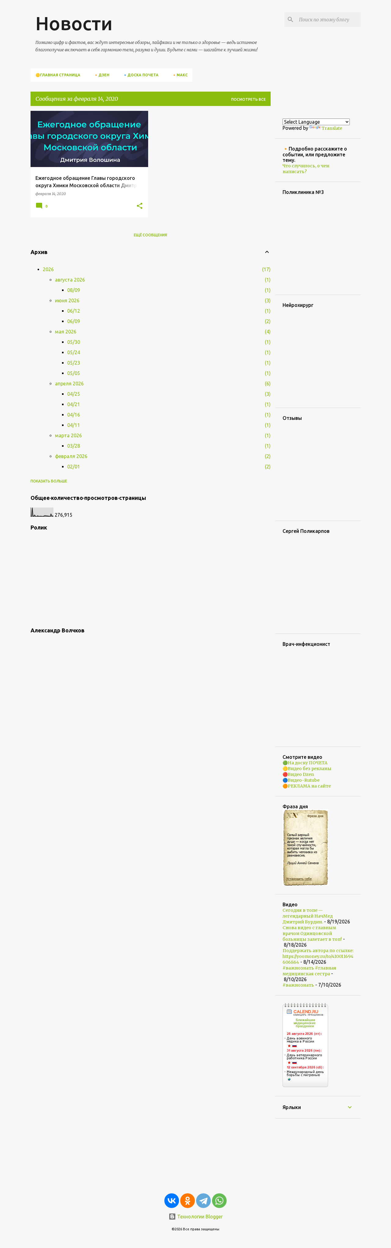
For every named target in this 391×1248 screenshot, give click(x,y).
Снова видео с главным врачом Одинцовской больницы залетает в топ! (312, 933)
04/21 (73, 404)
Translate (332, 128)
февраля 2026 (71, 456)
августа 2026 (70, 279)
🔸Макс (180, 75)
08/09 (73, 290)
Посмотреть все (248, 99)
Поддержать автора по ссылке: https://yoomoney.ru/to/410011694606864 (318, 956)
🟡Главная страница (57, 75)
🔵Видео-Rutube (301, 780)
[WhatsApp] (219, 1200)
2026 (48, 269)
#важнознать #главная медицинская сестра (309, 971)
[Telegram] (203, 1200)
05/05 (73, 373)
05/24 (73, 352)
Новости (73, 23)
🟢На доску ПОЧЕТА (305, 763)
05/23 (73, 363)
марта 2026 (68, 435)
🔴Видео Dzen (298, 774)
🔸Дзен (101, 75)
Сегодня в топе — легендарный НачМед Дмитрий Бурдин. (308, 916)
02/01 (73, 466)
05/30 (73, 342)
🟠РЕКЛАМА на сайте (307, 786)
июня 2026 (67, 300)
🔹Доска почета (141, 75)
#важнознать (298, 985)
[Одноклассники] (187, 1200)
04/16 (73, 414)
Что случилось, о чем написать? (306, 168)
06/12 (73, 311)
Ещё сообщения (150, 235)
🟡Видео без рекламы (307, 768)
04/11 (73, 425)
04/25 (73, 394)
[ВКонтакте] (171, 1200)
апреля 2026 (69, 383)
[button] (139, 206)
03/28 (73, 446)
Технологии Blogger (199, 1216)
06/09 (73, 321)
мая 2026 (65, 331)
